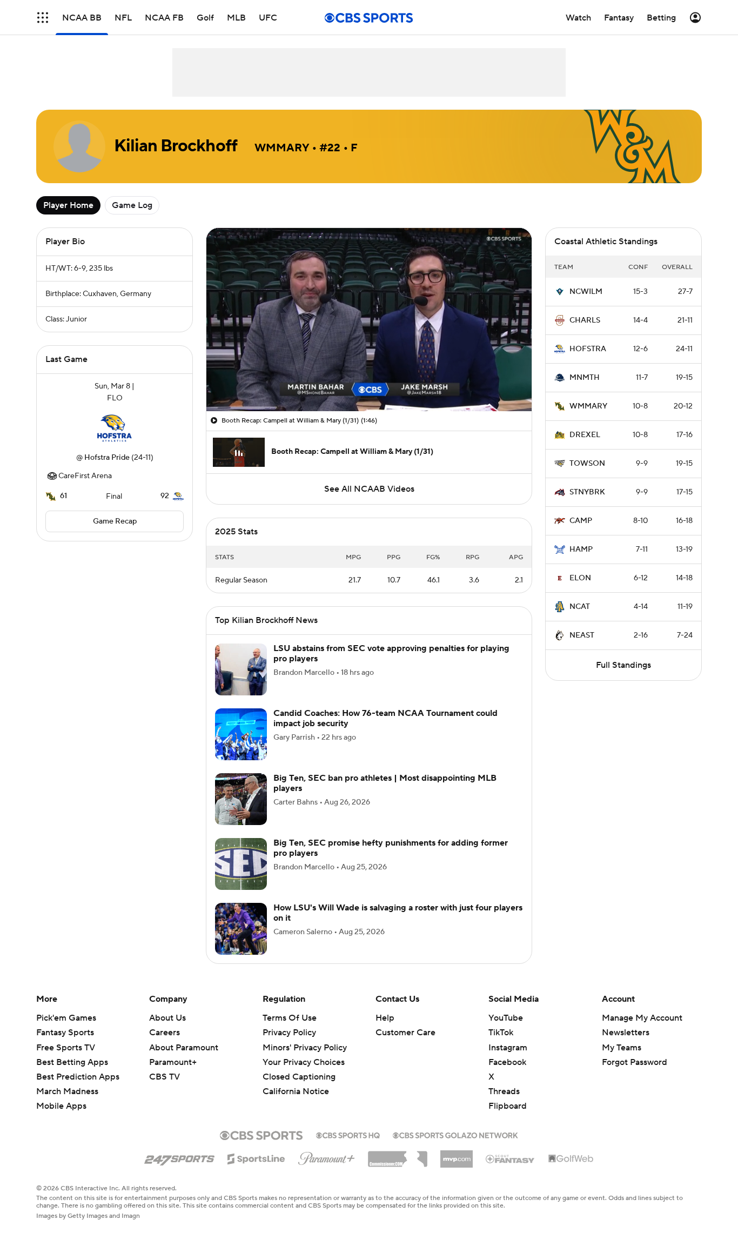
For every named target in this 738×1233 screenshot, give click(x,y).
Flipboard (507, 1106)
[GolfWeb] (571, 1159)
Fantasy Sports (65, 1032)
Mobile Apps (61, 1106)
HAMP (581, 549)
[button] (43, 17)
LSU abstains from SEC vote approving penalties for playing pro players (391, 653)
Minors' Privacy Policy (305, 1047)
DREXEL (584, 435)
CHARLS (584, 320)
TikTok (500, 1032)
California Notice (296, 1091)
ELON (580, 578)
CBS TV (164, 1076)
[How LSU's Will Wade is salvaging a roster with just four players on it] (241, 929)
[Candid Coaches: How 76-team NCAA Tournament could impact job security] (241, 734)
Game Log (132, 205)
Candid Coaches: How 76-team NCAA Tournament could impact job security (385, 718)
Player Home (68, 205)
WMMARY (588, 406)
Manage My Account (642, 1018)
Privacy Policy (289, 1032)
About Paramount (183, 1047)
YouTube (505, 1018)
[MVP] (456, 1154)
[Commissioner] (397, 1155)
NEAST (581, 635)
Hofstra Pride (107, 458)
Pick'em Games (66, 1018)
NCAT (579, 607)
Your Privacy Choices (304, 1062)
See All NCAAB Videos (369, 489)
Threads (504, 1091)
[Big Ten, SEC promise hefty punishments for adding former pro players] (241, 864)
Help (384, 1018)
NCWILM (585, 292)
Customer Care (405, 1032)
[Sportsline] (256, 1157)
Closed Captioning (299, 1076)
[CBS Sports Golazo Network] (455, 1134)
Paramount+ (173, 1062)
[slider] (369, 380)
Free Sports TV (65, 1047)
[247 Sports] (179, 1156)
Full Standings (623, 665)
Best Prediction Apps (77, 1076)
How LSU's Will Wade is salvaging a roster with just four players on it (397, 912)
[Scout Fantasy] (510, 1158)
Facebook (507, 1062)
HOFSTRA (587, 349)
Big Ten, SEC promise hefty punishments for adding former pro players (390, 848)
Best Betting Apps (72, 1062)
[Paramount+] (326, 1156)
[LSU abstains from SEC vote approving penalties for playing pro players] (241, 669)
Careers (164, 1032)
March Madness (67, 1091)
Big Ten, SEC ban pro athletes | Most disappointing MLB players (385, 783)
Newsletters (625, 1032)
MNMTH (584, 378)
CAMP (580, 521)
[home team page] (114, 428)
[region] (369, 319)
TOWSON (587, 463)
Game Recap (115, 521)
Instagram (507, 1047)
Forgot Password (634, 1062)
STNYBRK (587, 492)
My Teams (621, 1047)
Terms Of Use (290, 1018)
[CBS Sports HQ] (348, 1134)
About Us (167, 1018)
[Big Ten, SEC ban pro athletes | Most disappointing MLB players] (241, 799)
